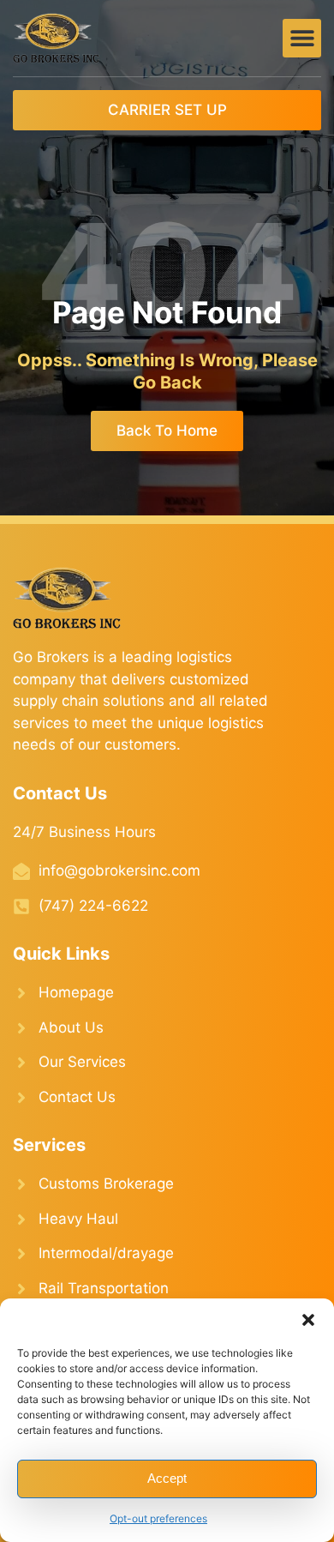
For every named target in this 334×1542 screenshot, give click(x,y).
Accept (167, 1478)
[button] (308, 1319)
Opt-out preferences (158, 1518)
